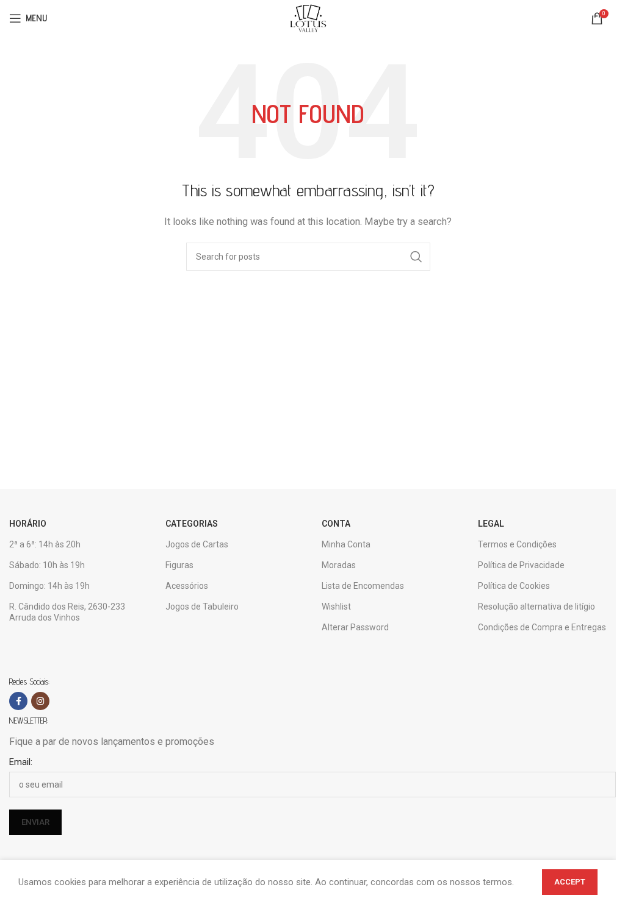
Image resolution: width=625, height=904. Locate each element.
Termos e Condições (517, 544)
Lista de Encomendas (363, 586)
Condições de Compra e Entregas (542, 627)
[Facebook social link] (18, 701)
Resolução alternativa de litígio (536, 606)
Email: (20, 761)
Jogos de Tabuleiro (202, 606)
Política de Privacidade (521, 565)
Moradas (339, 565)
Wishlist (336, 606)
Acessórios (186, 586)
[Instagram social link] (40, 701)
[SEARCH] (416, 257)
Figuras (179, 565)
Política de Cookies (514, 586)
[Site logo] (307, 17)
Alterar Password (355, 627)
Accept (569, 881)
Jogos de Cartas (196, 544)
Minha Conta (346, 544)
